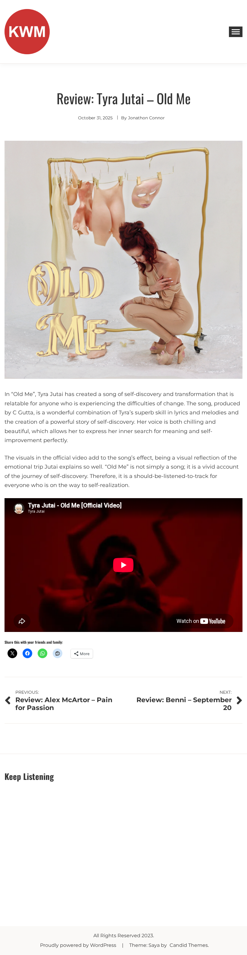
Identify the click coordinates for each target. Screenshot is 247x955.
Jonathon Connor (146, 118)
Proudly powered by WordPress (78, 945)
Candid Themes (189, 945)
